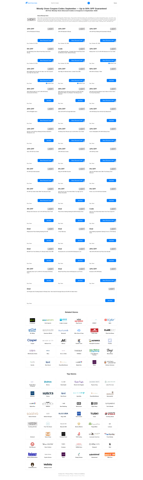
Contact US (61, 473)
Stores (115, 3)
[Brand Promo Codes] (31, 2)
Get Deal (111, 80)
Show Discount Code (45, 40)
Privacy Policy (69, 473)
